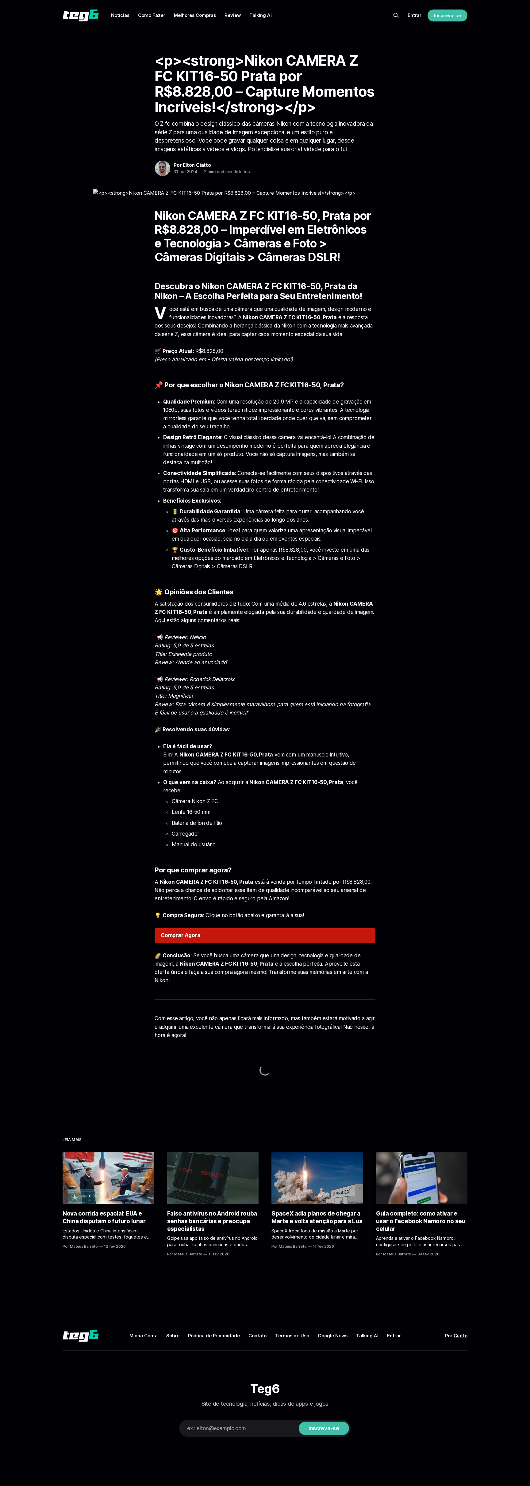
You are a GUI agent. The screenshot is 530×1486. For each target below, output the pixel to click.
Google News (333, 1336)
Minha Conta (143, 1336)
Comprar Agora (181, 935)
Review (233, 15)
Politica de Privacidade (214, 1336)
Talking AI (260, 15)
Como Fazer (151, 15)
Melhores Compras (195, 15)
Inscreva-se (447, 15)
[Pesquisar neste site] (396, 15)
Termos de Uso (292, 1336)
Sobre (172, 1336)
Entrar (414, 15)
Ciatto (460, 1336)
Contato (257, 1336)
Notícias (120, 15)
